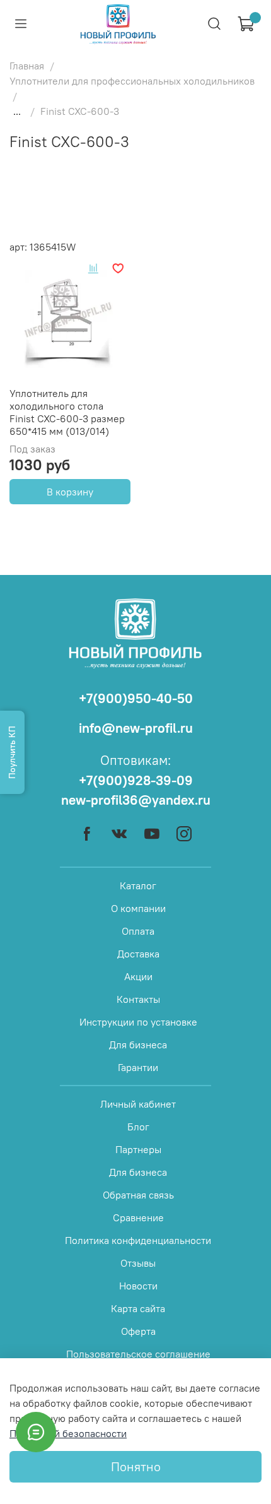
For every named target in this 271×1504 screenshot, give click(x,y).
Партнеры (138, 1149)
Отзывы (138, 1263)
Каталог (138, 885)
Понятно (136, 1466)
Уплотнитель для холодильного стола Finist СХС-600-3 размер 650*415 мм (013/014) (67, 412)
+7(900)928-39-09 (136, 780)
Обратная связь (138, 1194)
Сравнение (138, 1217)
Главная (26, 65)
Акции (138, 976)
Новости (138, 1285)
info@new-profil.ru (136, 728)
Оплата (138, 931)
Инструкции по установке (138, 1021)
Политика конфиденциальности (138, 1240)
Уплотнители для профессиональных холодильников (132, 80)
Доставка (138, 953)
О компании (138, 908)
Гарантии (138, 1067)
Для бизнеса (138, 1044)
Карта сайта (138, 1308)
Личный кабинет (138, 1104)
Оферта (138, 1331)
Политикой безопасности (68, 1433)
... (17, 111)
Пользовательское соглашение (138, 1353)
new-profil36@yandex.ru (135, 799)
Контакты (138, 999)
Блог (138, 1126)
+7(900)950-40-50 (136, 698)
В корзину (70, 491)
